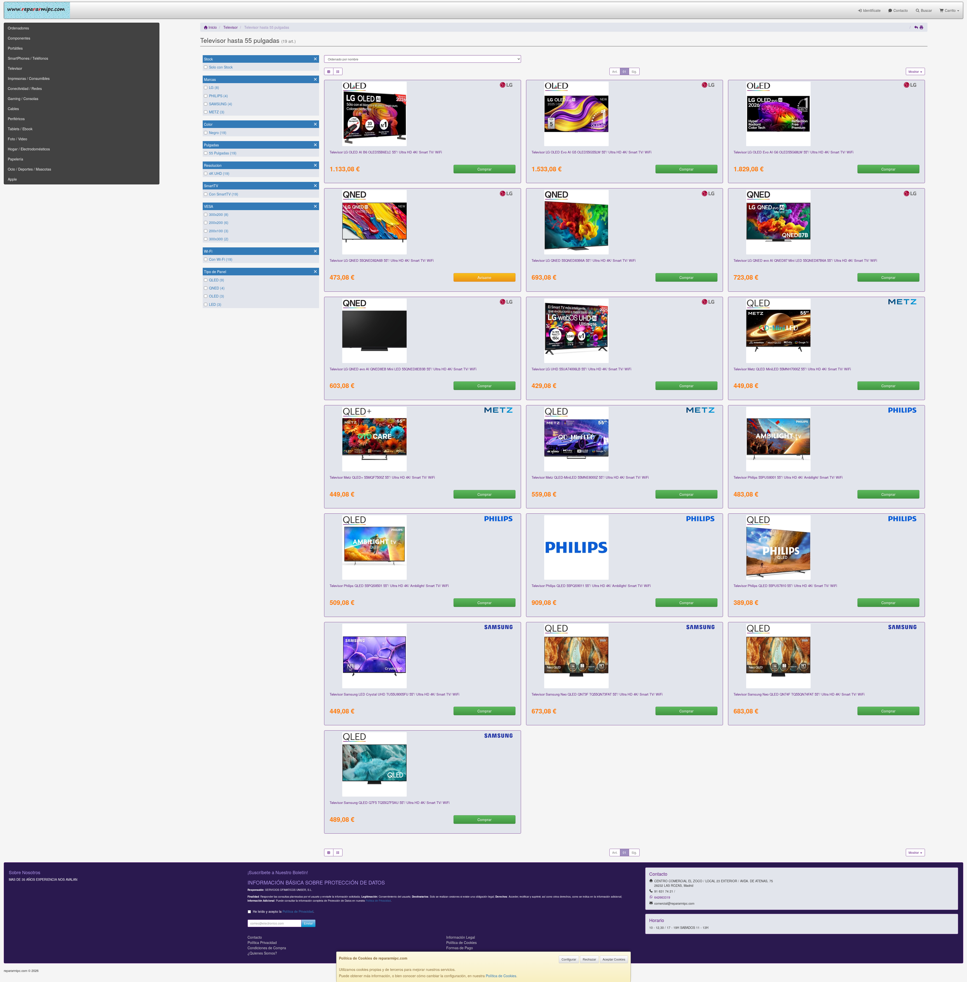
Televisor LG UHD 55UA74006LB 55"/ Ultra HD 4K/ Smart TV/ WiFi (581, 369)
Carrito (950, 10)
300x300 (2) (218, 238)
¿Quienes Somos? (262, 953)
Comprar (484, 169)
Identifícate (871, 10)
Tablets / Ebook (20, 128)
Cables (13, 108)
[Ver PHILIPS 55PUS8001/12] (826, 439)
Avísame (484, 277)
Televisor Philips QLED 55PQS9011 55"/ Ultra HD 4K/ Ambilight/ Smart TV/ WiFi (591, 585)
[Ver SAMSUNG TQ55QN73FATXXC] (624, 656)
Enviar (308, 923)
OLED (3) (216, 296)
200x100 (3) (218, 230)
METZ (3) (216, 111)
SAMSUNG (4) (220, 103)
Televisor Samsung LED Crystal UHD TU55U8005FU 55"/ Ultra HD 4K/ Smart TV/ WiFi (394, 694)
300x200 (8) (218, 214)
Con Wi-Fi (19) (220, 259)
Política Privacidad (262, 942)
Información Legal (460, 937)
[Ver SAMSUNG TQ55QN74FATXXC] (826, 656)
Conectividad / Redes (25, 88)
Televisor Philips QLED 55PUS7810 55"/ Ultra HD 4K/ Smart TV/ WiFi (785, 585)
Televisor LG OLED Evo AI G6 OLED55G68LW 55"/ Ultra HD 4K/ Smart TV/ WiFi (793, 152)
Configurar (569, 959)
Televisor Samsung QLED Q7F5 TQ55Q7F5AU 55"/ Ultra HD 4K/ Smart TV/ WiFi (390, 802)
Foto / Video (17, 138)
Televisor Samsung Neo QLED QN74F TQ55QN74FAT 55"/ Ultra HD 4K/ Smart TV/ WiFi (799, 694)
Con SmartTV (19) (223, 194)
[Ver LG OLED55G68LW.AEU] (826, 114)
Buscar (926, 10)
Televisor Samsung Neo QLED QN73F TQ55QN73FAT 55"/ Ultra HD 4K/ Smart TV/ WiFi (597, 694)
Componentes (19, 38)
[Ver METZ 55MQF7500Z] (422, 439)
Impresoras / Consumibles (29, 78)
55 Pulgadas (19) (222, 152)
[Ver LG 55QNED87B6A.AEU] (826, 222)
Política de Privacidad (378, 900)
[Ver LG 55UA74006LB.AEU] (624, 331)
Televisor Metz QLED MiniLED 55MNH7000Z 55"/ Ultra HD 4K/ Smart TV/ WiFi (792, 369)
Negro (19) (217, 132)
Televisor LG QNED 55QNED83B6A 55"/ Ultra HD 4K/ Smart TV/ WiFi (584, 260)
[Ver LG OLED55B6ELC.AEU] (422, 114)
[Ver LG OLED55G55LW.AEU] (624, 114)
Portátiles (15, 48)
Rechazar (589, 959)
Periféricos (16, 118)
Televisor (15, 68)
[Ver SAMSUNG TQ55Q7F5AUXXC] (422, 764)
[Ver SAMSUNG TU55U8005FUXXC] (422, 656)
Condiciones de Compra (267, 947)
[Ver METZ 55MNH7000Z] (826, 331)
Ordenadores (18, 27)
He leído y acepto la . (283, 911)
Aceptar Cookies (614, 959)
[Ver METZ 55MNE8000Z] (624, 439)
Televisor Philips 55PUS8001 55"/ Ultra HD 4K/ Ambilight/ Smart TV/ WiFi (788, 477)
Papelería (15, 158)
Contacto (900, 10)
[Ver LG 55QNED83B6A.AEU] (624, 222)
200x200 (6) (218, 222)
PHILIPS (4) (218, 95)
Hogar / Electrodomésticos (29, 148)
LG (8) (214, 87)
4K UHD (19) (219, 173)
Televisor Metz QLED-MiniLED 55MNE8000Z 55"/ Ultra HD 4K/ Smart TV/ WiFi (590, 477)
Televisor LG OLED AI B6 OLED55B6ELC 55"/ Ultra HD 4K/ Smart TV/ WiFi (386, 152)
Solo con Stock (221, 67)
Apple (12, 179)
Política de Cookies (501, 975)
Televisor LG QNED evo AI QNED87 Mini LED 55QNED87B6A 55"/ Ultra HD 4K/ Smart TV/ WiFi (805, 260)
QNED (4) (217, 287)
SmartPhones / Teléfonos (28, 58)
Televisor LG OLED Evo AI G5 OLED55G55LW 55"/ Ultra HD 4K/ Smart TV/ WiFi (591, 152)
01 (624, 71)
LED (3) (215, 304)
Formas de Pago (459, 947)
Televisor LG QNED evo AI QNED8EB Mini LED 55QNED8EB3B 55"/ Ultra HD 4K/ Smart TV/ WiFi (403, 369)
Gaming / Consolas (23, 98)
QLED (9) (216, 279)
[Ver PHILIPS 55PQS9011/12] (624, 547)
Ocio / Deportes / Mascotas (29, 169)
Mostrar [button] (914, 71)
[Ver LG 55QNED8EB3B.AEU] (422, 331)
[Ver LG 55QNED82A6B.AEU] (422, 222)
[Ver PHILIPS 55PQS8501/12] (422, 547)
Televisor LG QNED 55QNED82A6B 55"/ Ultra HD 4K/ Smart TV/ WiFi (382, 260)
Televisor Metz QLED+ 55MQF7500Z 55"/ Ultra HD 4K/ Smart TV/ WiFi (382, 477)
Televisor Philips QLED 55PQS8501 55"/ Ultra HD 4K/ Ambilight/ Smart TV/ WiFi (389, 585)
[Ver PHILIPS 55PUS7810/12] (826, 547)
